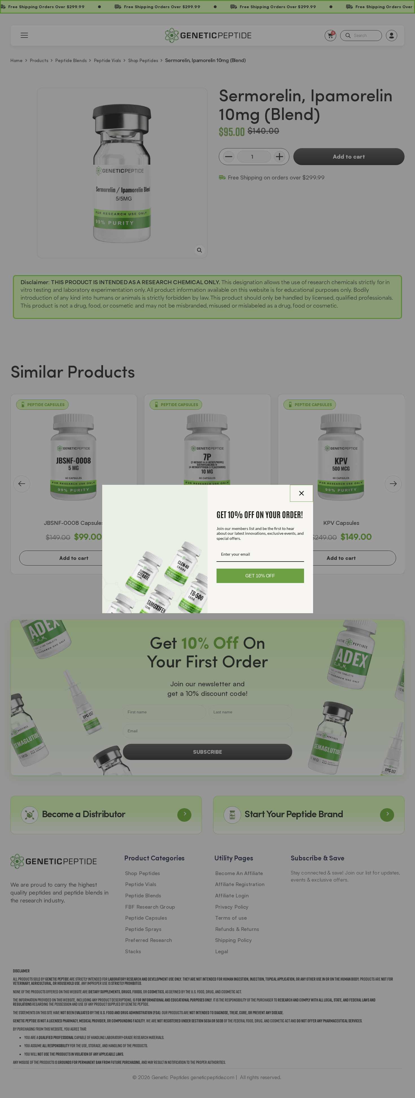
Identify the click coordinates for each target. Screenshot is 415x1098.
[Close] (301, 493)
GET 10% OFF (260, 575)
